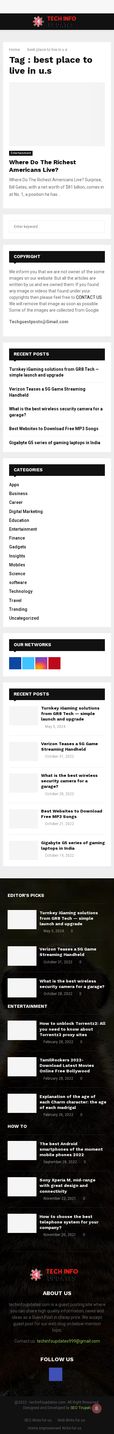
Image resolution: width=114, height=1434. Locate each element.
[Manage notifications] (97, 1408)
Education (19, 520)
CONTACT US (89, 297)
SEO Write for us (38, 1420)
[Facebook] (55, 1374)
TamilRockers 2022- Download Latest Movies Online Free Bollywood (67, 1065)
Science (17, 573)
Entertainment (21, 153)
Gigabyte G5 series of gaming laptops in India (54, 442)
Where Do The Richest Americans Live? (42, 165)
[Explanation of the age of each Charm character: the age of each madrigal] (22, 1103)
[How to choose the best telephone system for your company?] (22, 1223)
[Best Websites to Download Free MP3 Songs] (23, 818)
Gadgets (17, 546)
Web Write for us (71, 1420)
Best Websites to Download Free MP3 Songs (53, 428)
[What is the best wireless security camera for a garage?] (23, 783)
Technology (21, 591)
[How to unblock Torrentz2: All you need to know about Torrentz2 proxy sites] (22, 1030)
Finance (17, 538)
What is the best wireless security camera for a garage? (69, 781)
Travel (15, 600)
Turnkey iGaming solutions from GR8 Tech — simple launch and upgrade (70, 713)
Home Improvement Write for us (54, 1428)
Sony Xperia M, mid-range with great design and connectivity (67, 1185)
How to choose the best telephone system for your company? (69, 1222)
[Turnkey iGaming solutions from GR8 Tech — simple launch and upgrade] (23, 715)
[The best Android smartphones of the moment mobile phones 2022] (22, 1150)
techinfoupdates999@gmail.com (68, 1341)
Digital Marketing (26, 511)
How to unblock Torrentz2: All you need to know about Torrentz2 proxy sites (72, 1029)
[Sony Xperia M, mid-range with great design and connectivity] (22, 1186)
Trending (18, 609)
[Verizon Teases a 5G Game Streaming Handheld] (23, 751)
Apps (14, 484)
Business (18, 493)
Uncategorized (24, 618)
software (18, 582)
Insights (17, 556)
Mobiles (17, 564)
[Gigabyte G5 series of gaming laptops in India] (23, 850)
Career (16, 502)
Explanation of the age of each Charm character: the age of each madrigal (73, 1102)
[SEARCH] (98, 227)
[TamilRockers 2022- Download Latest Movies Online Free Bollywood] (22, 1066)
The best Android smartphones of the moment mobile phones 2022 (71, 1149)
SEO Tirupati (81, 1408)
